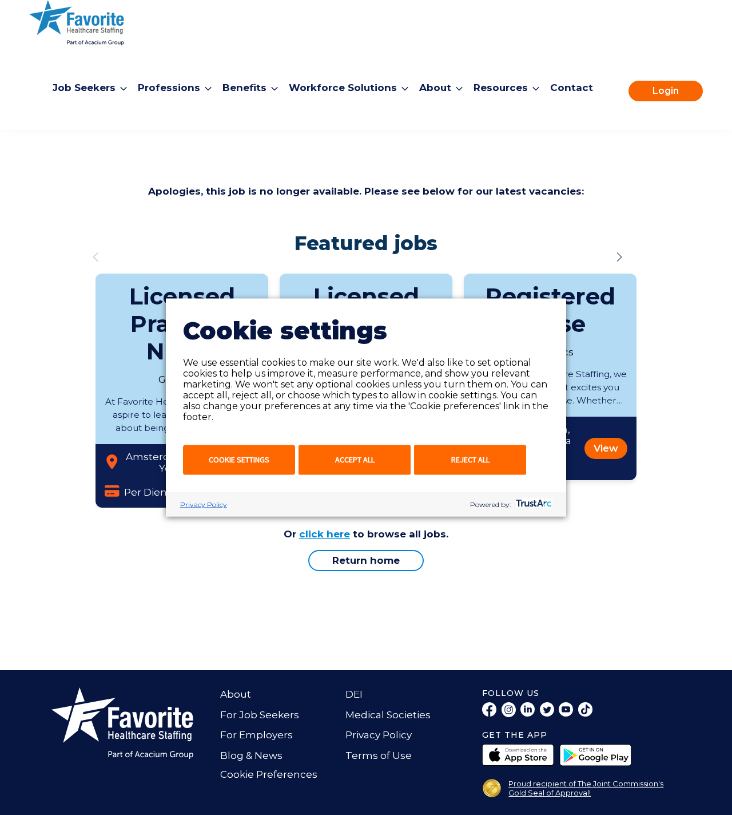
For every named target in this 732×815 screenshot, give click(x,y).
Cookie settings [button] (239, 459)
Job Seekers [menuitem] (84, 87)
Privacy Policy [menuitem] (378, 735)
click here (324, 534)
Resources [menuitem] (501, 87)
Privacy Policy (203, 504)
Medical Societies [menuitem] (388, 715)
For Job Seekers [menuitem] (259, 715)
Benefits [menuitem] (244, 87)
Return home (366, 560)
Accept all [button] (355, 459)
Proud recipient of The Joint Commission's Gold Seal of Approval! (585, 788)
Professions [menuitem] (169, 87)
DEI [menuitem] (354, 694)
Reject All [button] (470, 459)
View (606, 448)
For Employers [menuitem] (256, 735)
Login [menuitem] (666, 90)
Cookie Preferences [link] (268, 774)
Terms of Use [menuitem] (378, 755)
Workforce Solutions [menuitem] (343, 87)
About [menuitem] (435, 87)
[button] (619, 257)
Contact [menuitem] (571, 87)
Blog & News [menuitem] (251, 755)
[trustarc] (532, 504)
